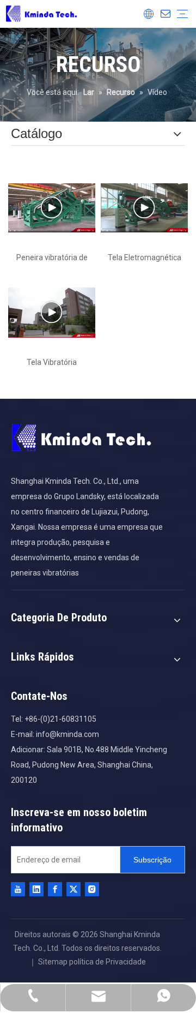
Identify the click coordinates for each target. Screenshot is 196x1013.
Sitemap (53, 961)
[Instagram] (92, 889)
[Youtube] (18, 889)
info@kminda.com (67, 734)
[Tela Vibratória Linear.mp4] (51, 312)
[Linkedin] (36, 889)
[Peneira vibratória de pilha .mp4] (51, 207)
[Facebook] (55, 889)
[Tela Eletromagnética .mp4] (144, 207)
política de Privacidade (107, 961)
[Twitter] (73, 889)
